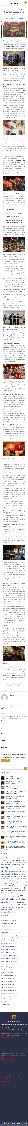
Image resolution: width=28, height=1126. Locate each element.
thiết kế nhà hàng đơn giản (19, 890)
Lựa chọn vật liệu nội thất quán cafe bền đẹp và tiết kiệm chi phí (16, 827)
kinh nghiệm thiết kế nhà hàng (9, 858)
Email (3, 740)
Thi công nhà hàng (5, 943)
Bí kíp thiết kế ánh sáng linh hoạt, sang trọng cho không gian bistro (15, 777)
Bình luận (3, 721)
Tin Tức (14, 7)
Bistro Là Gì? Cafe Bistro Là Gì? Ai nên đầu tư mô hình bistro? (15, 792)
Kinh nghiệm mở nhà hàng (7, 938)
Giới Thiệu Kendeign (6, 929)
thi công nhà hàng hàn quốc (8, 955)
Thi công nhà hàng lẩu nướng (8, 961)
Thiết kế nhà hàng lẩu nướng (12, 884)
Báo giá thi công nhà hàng (7, 920)
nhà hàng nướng (7, 862)
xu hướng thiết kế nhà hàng (18, 909)
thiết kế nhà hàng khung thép (14, 882)
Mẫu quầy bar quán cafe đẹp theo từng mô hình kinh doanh (16, 837)
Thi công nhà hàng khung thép (8, 958)
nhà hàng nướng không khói (16, 862)
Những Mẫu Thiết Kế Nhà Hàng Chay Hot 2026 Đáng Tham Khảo (16, 797)
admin (21, 18)
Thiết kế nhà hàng (5, 972)
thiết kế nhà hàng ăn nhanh (16, 888)
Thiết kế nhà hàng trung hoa (8, 996)
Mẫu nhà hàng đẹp (6, 941)
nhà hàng (20, 860)
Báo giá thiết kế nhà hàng (7, 923)
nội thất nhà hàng (14, 864)
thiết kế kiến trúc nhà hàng (16, 874)
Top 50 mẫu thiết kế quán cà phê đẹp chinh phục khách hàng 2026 (15, 832)
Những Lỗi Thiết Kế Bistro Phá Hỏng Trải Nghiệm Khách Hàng (16, 782)
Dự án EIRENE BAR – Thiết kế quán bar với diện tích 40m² (16, 812)
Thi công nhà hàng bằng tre (8, 949)
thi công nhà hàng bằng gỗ (8, 946)
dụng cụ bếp (4, 926)
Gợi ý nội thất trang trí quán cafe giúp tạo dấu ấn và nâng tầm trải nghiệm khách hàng (16, 847)
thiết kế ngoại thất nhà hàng (8, 876)
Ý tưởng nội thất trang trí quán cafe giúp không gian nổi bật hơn (16, 817)
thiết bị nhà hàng (16, 871)
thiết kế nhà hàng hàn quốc (15, 880)
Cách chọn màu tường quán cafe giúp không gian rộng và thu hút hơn (15, 807)
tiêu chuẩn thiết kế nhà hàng (11, 904)
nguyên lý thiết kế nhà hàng (12, 860)
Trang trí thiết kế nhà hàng (12, 907)
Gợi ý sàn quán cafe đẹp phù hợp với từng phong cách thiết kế (15, 802)
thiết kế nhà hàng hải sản (7, 981)
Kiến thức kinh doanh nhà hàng (9, 935)
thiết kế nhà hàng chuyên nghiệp (15, 878)
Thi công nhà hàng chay (7, 952)
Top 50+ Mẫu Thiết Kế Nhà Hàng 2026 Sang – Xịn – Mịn (15, 822)
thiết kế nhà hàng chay (6, 978)
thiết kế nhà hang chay (20, 876)
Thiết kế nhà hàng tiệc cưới (8, 993)
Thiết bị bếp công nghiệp (7, 967)
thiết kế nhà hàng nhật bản (7, 990)
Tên (2, 733)
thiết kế (22, 871)
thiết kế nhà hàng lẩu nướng (8, 987)
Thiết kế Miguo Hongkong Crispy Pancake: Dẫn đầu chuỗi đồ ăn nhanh (15, 842)
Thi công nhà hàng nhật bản (8, 964)
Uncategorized (5, 1004)
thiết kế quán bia (5, 999)
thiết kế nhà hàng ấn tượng (12, 896)
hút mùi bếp (4, 932)
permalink (24, 690)
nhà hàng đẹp (6, 864)
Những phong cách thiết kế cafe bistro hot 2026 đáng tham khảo (15, 787)
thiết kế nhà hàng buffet (7, 975)
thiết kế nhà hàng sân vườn (16, 886)
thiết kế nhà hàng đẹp (8, 893)
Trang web (4, 747)
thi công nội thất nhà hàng (15, 868)
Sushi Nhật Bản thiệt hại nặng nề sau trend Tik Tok (7, 707)
